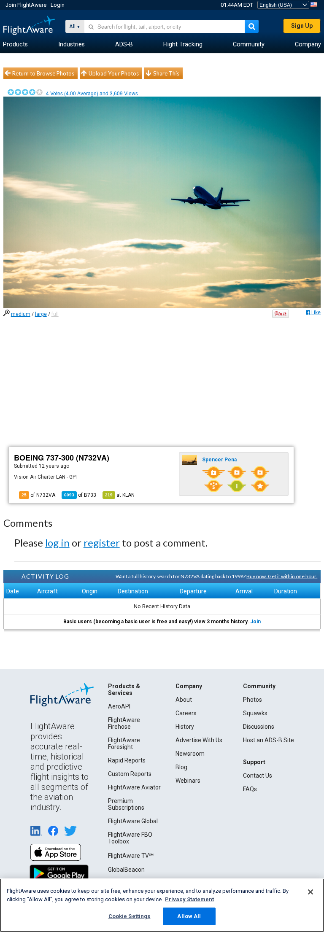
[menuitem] (15, 44)
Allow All (189, 916)
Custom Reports (129, 773)
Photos (252, 699)
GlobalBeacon (126, 869)
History (185, 726)
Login (58, 5)
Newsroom (190, 753)
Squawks (255, 713)
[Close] (310, 892)
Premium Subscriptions (126, 804)
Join (255, 622)
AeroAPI (119, 706)
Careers (186, 713)
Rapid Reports (127, 760)
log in (57, 542)
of (80, 495)
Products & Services (124, 689)
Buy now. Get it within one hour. (281, 576)
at (120, 495)
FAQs (250, 789)
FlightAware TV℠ (131, 855)
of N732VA (38, 495)
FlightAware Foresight (124, 743)
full (55, 314)
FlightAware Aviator (134, 787)
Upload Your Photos (114, 73)
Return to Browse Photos (43, 73)
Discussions (258, 726)
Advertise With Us (199, 740)
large (41, 314)
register (102, 542)
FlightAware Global (133, 821)
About (184, 699)
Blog (181, 767)
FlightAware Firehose (124, 723)
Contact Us (257, 775)
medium (20, 314)
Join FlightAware (25, 5)
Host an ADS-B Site (268, 740)
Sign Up (302, 25)
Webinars (188, 780)
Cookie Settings (129, 916)
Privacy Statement (189, 899)
